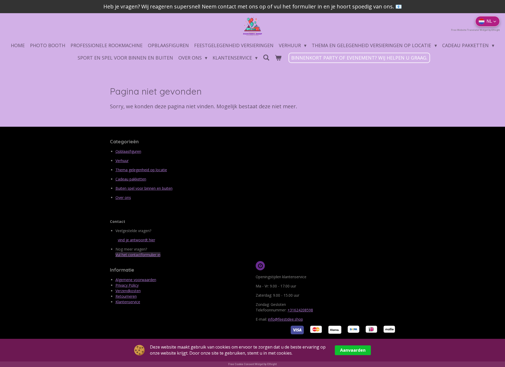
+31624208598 (300, 309)
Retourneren (126, 296)
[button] (487, 21)
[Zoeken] (266, 57)
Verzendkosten (128, 290)
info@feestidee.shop (285, 319)
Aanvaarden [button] (353, 350)
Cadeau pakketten (130, 179)
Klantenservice (127, 301)
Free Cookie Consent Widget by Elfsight (252, 364)
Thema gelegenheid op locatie (141, 169)
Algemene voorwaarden (135, 279)
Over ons (123, 197)
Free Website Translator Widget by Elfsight (475, 30)
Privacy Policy (127, 285)
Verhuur (122, 160)
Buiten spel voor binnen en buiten (144, 188)
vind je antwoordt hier (136, 239)
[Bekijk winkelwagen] (278, 58)
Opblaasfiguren (128, 151)
